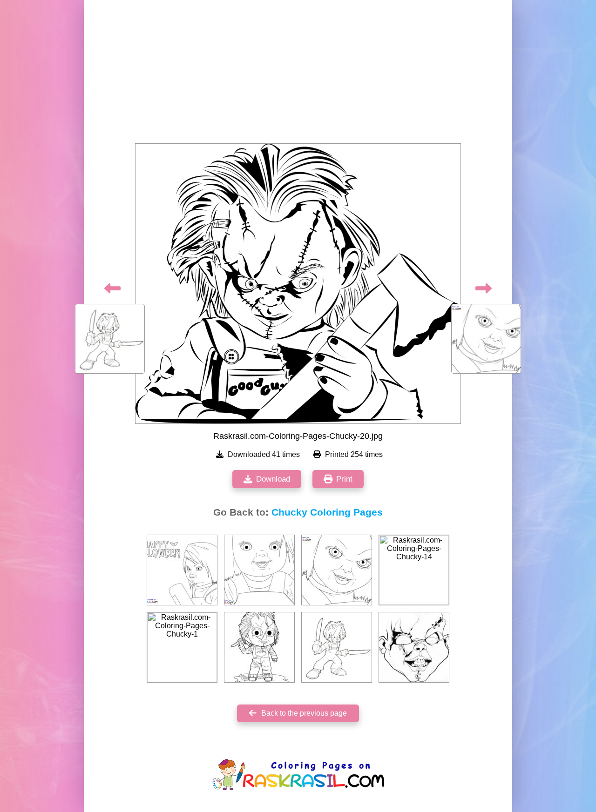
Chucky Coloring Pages (327, 512)
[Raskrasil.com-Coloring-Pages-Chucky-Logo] (182, 570)
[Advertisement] (298, 74)
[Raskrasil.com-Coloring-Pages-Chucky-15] (259, 647)
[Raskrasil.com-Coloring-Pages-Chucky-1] (182, 647)
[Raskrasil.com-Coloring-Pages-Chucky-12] (414, 647)
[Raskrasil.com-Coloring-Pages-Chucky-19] (336, 647)
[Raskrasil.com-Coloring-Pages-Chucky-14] (414, 570)
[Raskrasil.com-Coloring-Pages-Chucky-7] (336, 570)
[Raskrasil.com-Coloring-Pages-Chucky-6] (259, 570)
